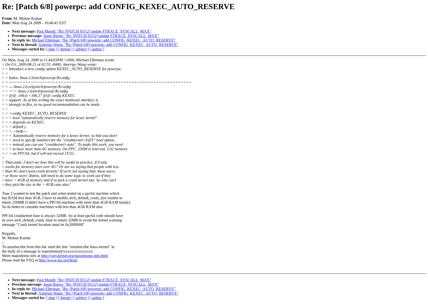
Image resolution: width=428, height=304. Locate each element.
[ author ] (97, 49)
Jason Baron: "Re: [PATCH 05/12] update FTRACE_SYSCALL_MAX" (101, 36)
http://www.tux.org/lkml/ (58, 260)
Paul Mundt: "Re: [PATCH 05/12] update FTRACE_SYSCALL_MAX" (94, 31)
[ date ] (51, 49)
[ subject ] (81, 49)
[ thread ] (65, 49)
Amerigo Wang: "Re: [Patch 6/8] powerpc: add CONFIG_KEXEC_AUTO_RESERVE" (108, 45)
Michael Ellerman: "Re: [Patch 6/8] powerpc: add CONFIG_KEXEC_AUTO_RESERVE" (104, 40)
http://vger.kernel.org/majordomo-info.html (74, 256)
